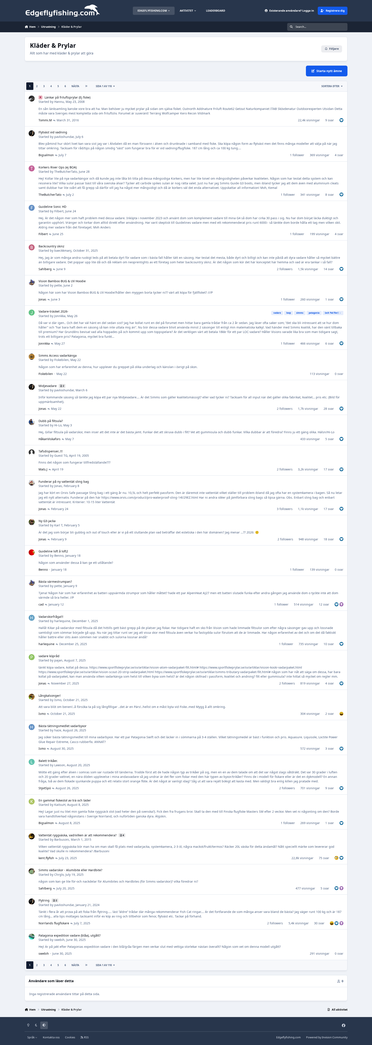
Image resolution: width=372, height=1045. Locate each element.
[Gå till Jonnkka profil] (32, 313)
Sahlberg (45, 269)
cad (41, 604)
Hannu (59, 102)
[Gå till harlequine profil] (32, 618)
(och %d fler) (331, 312)
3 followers (285, 509)
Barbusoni (61, 839)
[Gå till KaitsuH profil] (32, 801)
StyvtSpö (45, 788)
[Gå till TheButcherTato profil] (32, 168)
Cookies (70, 1037)
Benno (59, 555)
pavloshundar (64, 137)
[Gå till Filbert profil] (32, 208)
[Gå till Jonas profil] (32, 483)
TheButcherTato (65, 172)
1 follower (297, 155)
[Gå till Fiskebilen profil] (32, 357)
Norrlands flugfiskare (54, 923)
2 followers (285, 269)
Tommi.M (45, 120)
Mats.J (43, 469)
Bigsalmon (46, 155)
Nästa (75, 86)
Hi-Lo (58, 425)
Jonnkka (59, 316)
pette (58, 285)
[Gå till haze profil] (32, 727)
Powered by (326, 1037)
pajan (58, 660)
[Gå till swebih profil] (32, 937)
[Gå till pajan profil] (32, 657)
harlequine (62, 621)
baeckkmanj (62, 250)
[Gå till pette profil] (32, 282)
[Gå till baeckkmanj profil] (32, 247)
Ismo (57, 700)
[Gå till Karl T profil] (32, 522)
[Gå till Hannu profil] (32, 99)
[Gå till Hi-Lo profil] (32, 422)
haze (57, 730)
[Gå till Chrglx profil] (32, 871)
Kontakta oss (51, 1037)
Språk (31, 1037)
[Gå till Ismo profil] (32, 697)
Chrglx (59, 874)
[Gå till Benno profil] (32, 552)
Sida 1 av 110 (104, 86)
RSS (86, 1037)
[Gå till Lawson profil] (32, 762)
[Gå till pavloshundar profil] (32, 133)
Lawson (59, 765)
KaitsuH (59, 805)
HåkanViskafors (49, 439)
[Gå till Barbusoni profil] (32, 836)
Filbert (59, 211)
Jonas (42, 299)
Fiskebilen (61, 360)
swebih (59, 940)
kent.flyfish (46, 858)
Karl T (58, 525)
